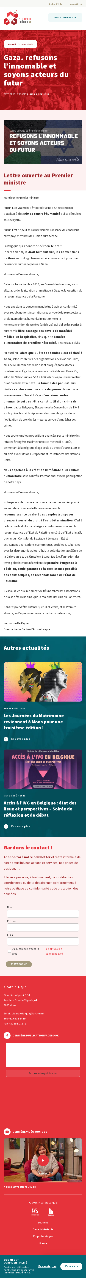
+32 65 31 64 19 (16, 1018)
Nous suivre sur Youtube (20, 1186)
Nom (9, 907)
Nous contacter (65, 17)
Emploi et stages (43, 1236)
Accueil (12, 44)
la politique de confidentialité (54, 951)
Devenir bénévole (43, 1229)
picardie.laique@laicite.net (28, 1013)
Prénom (11, 921)
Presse (43, 1243)
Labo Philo (56, 4)
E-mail (10, 934)
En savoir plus (47, 1266)
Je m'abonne (19, 964)
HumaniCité (75, 4)
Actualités (27, 44)
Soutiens (43, 1222)
